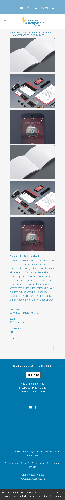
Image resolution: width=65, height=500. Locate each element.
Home (12, 35)
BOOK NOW (33, 375)
